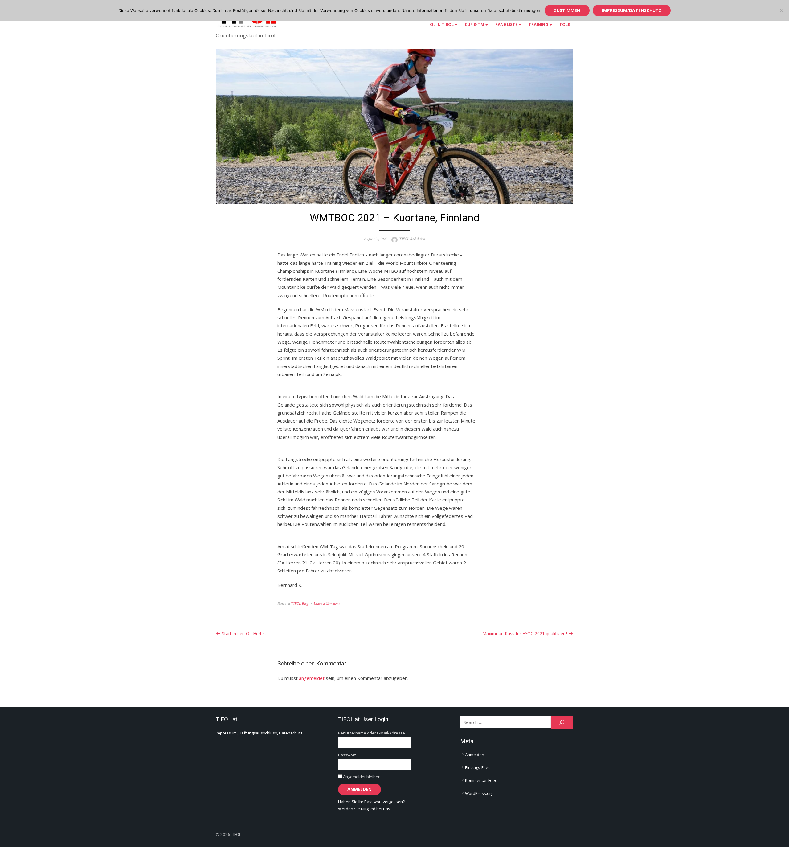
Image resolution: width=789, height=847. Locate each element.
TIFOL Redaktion (412, 239)
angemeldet (312, 678)
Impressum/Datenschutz (631, 10)
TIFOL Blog (299, 603)
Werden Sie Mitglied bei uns (364, 809)
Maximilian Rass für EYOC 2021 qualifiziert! (524, 633)
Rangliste (506, 24)
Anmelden (474, 754)
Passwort (347, 755)
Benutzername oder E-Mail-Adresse (371, 733)
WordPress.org (479, 793)
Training (538, 24)
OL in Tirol (442, 24)
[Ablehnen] (781, 10)
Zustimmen (567, 10)
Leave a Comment (327, 603)
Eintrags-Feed (478, 767)
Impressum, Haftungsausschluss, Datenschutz (259, 733)
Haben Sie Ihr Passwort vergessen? (371, 801)
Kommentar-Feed (481, 780)
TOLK (564, 24)
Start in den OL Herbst (244, 633)
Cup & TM (474, 24)
